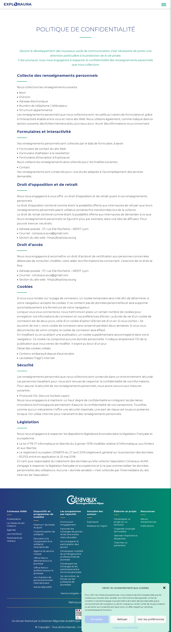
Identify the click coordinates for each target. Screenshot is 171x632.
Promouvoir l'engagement (68, 523)
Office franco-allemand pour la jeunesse (43, 561)
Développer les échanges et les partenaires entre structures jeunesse (70, 567)
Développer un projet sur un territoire (122, 522)
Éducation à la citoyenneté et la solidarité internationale (43, 542)
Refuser (122, 619)
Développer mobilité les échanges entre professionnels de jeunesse (71, 555)
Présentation (14, 519)
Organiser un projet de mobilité (124, 530)
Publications (147, 525)
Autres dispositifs (43, 587)
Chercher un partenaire (120, 544)
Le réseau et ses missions (15, 524)
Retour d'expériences (148, 520)
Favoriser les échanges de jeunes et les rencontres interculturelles (71, 532)
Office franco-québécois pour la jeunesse (43, 570)
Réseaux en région (97, 525)
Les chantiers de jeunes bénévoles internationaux (43, 580)
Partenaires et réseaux (14, 539)
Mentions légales (70, 593)
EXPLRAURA (18, 4)
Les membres (14, 533)
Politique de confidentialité (125, 627)
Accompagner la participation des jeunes (69, 544)
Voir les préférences (151, 619)
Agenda (11, 529)
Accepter (97, 619)
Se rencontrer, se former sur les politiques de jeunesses (69, 580)
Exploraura (92, 521)
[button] (164, 587)
